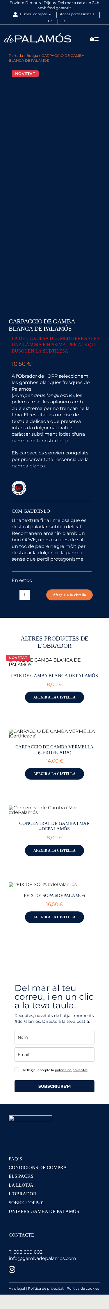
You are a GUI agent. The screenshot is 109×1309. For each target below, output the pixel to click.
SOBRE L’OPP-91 (26, 1202)
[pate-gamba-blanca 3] (54, 660)
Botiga (32, 55)
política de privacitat (71, 1070)
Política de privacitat (46, 1288)
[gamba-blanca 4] (54, 188)
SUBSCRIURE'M (54, 1086)
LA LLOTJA (21, 1185)
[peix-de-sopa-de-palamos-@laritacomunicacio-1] (43, 884)
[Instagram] (12, 1269)
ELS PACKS (21, 1176)
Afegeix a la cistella (69, 595)
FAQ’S (15, 1158)
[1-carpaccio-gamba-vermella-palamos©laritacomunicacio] (54, 731)
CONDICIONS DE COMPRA (38, 1167)
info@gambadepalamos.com (42, 1258)
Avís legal (17, 1288)
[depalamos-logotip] (37, 35)
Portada (16, 55)
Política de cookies (83, 1288)
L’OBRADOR (22, 1193)
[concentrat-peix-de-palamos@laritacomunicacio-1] (54, 807)
